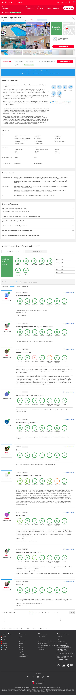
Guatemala (5, 645)
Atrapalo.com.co (5, 628)
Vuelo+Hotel (22, 640)
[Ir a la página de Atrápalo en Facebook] (38, 677)
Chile (4, 638)
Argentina (5, 647)
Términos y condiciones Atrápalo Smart (46, 641)
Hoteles (12, 628)
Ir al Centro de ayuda (61, 638)
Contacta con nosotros (62, 639)
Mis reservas (59, 636)
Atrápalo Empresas (23, 654)
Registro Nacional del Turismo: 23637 (43, 690)
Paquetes (21, 641)
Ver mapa (34, 20)
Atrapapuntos (22, 651)
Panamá (4, 641)
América (17, 628)
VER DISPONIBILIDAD (63, 46)
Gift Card (21, 653)
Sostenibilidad (41, 649)
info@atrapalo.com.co (64, 662)
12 (54, 612)
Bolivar (28, 628)
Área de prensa (41, 638)
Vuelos (20, 636)
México (4, 649)
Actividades (21, 649)
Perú (4, 640)
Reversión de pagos (61, 641)
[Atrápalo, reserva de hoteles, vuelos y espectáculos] (7, 2)
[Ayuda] (69, 2)
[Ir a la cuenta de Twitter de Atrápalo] (33, 677)
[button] (73, 18)
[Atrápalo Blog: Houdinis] (28, 677)
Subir (71, 612)
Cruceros (21, 643)
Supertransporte (41, 647)
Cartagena (34, 628)
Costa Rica (5, 643)
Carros (20, 645)
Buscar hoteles (68, 8)
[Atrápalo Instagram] (43, 677)
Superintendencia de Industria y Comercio (47, 645)
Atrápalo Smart (22, 656)
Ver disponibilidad (65, 61)
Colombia (23, 628)
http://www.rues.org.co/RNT (41, 691)
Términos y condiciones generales (45, 640)
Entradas (21, 647)
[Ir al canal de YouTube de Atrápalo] (48, 677)
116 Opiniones (58, 29)
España (4, 636)
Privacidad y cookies (42, 643)
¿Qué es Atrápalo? (42, 636)
